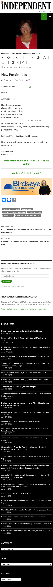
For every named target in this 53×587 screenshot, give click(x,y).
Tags (3, 558)
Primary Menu (50, 16)
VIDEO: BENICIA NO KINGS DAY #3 (16, 493)
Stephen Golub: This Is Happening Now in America (21, 421)
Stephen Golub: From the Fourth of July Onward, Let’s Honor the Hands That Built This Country (25, 448)
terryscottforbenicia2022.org (28, 215)
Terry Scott (36, 53)
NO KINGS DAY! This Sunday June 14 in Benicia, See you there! (26, 510)
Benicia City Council (10, 53)
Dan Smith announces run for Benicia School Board (21, 331)
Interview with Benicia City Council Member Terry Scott (23, 373)
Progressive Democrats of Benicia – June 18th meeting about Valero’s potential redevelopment (25, 485)
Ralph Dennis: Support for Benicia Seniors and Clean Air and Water (25, 241)
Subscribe (6, 281)
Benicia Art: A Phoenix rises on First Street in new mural (23, 517)
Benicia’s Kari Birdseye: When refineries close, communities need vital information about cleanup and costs (25, 467)
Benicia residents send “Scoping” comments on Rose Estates (24, 380)
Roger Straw (26, 67)
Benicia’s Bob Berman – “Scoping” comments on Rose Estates (25, 356)
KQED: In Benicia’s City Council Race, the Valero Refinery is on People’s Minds (26, 229)
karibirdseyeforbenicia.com (14, 212)
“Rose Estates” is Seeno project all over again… (19, 387)
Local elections (35, 212)
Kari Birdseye (25, 53)
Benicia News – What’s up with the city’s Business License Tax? (26, 524)
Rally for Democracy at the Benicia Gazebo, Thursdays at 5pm (25, 531)
